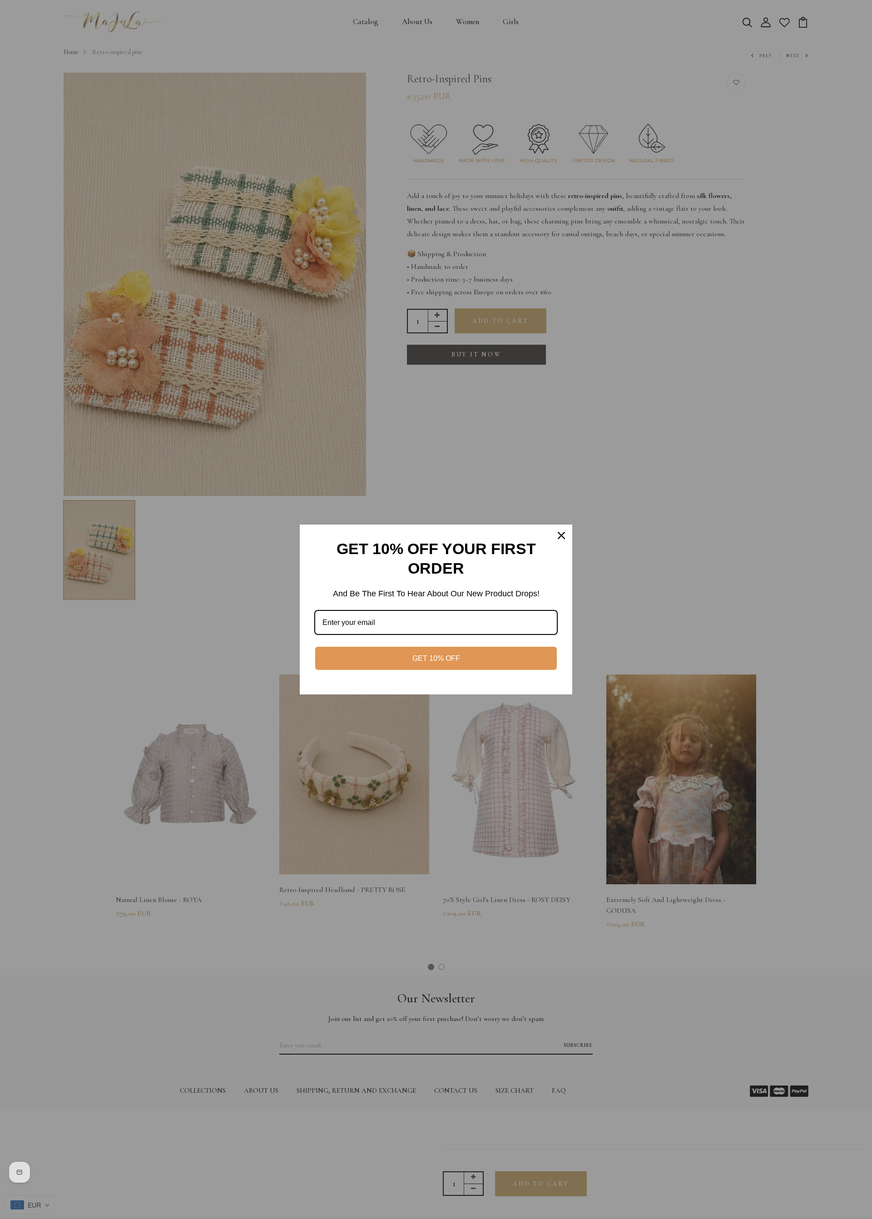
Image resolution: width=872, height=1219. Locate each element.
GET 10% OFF (436, 658)
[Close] (561, 535)
